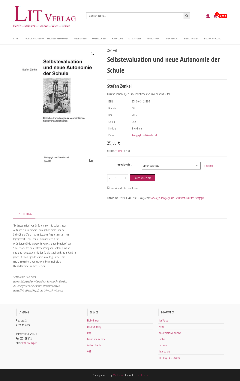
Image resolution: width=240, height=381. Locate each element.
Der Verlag (172, 38)
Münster (190, 198)
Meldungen (80, 38)
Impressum (163, 345)
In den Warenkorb (142, 178)
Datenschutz (164, 351)
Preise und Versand (96, 339)
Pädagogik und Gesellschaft (144, 135)
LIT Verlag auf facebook (169, 357)
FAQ (89, 333)
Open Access (99, 38)
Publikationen (34, 38)
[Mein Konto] (208, 16)
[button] (92, 53)
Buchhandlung (212, 38)
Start (16, 38)
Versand (119, 150)
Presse (161, 326)
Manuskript (154, 38)
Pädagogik (199, 198)
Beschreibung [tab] (24, 214)
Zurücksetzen (208, 165)
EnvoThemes (142, 375)
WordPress (118, 375)
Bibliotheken (191, 38)
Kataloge (117, 38)
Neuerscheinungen (57, 38)
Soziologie (155, 198)
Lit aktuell (134, 38)
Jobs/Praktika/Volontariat (169, 333)
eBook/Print (124, 164)
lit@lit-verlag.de (29, 343)
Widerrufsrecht (94, 345)
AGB (89, 351)
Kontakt (161, 339)
